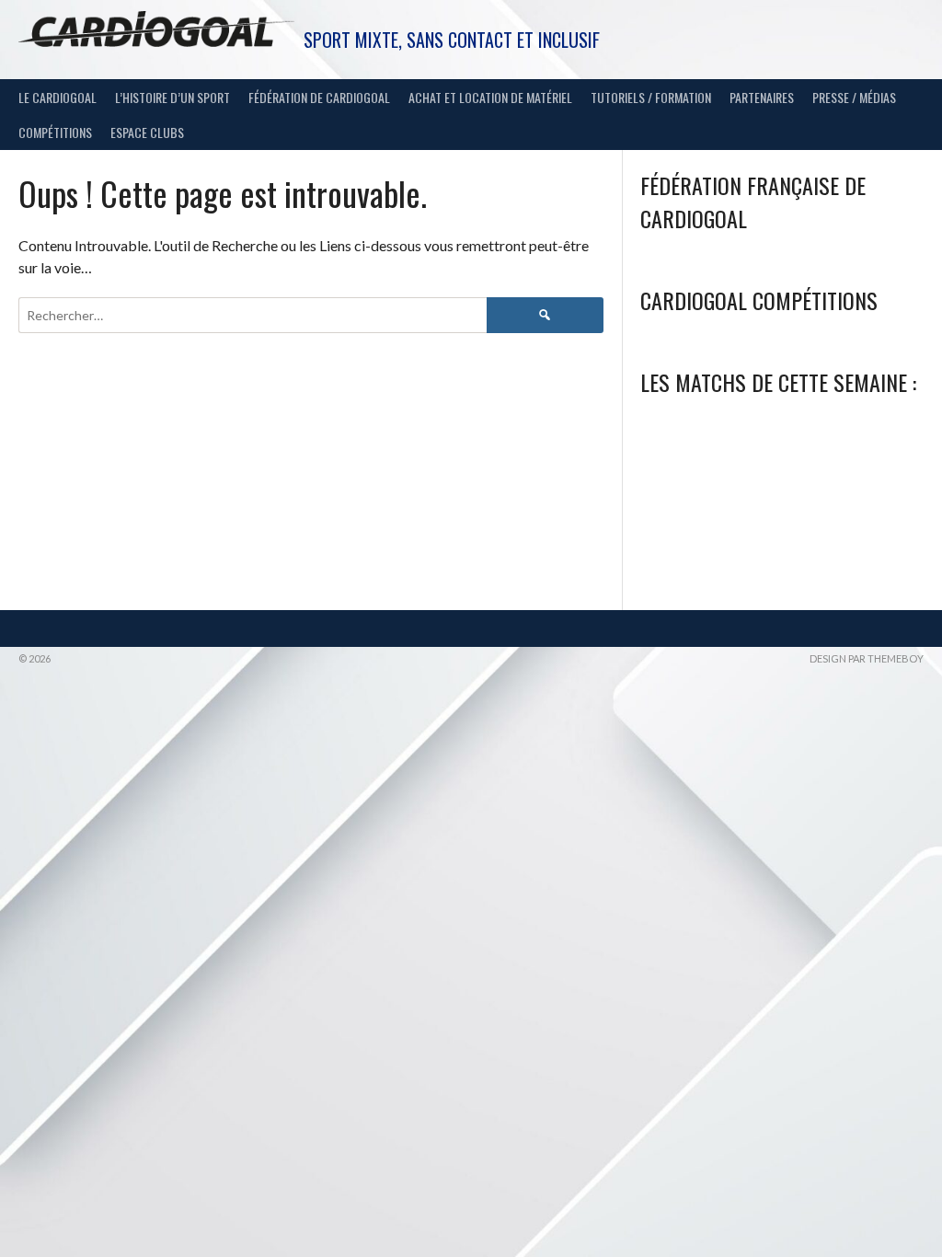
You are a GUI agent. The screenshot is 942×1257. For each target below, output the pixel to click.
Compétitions (55, 132)
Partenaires (761, 97)
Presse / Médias (854, 97)
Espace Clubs (147, 132)
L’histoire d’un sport (172, 97)
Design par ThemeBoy (867, 658)
